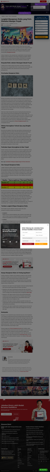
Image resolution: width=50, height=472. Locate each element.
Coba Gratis (41, 243)
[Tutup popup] (48, 225)
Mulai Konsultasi (29, 243)
